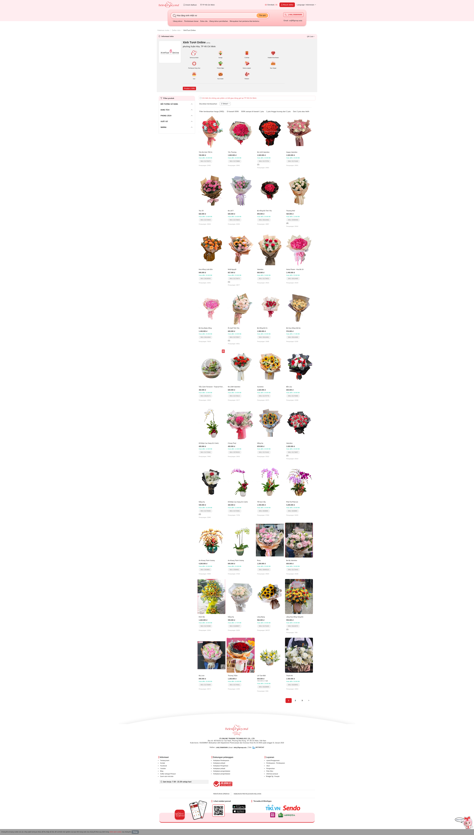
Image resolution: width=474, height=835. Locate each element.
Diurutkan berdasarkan (208, 104)
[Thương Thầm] (241, 655)
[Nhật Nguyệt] (241, 249)
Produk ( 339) (189, 88)
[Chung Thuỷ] (241, 423)
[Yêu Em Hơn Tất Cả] (211, 132)
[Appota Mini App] (287, 815)
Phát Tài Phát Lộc (292, 502)
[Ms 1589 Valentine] (241, 366)
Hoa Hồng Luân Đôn (206, 269)
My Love (201, 675)
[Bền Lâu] (299, 366)
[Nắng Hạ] (270, 423)
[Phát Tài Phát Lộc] (299, 481)
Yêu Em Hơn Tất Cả (205, 152)
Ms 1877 (231, 211)
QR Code (310, 36)
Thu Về (201, 211)
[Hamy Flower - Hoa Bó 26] (299, 249)
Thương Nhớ (290, 211)
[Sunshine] (270, 366)
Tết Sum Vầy (261, 502)
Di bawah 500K (233, 111)
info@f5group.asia (240, 747)
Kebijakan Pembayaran (221, 760)
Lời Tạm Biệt (261, 675)
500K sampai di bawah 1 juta (252, 111)
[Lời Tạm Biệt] (270, 655)
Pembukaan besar (191, 21)
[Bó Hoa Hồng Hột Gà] (299, 307)
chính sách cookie (115, 832)
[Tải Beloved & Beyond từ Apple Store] (239, 811)
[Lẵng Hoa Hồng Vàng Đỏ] (299, 596)
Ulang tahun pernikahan (218, 21)
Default (225, 104)
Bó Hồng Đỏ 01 (262, 328)
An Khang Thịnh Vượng (207, 560)
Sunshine (260, 387)
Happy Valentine (291, 152)
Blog (161, 771)
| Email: (224, 747)
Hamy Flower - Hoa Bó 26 (295, 269)
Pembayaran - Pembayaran (275, 763)
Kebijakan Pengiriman (220, 766)
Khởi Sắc (202, 617)
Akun (268, 766)
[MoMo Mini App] (273, 815)
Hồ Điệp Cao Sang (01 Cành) (209, 443)
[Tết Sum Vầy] (270, 481)
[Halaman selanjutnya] (309, 700)
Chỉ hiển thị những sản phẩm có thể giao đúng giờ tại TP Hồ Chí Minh (229, 98)
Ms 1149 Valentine (263, 152)
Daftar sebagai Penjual (168, 774)
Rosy (259, 560)
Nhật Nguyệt (232, 269)
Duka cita (203, 21)
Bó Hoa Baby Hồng (205, 328)
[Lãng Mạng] (270, 596)
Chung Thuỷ (232, 443)
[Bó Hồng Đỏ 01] (270, 307)
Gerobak (272, 5)
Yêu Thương (232, 152)
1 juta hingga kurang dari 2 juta (278, 111)
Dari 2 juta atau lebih (301, 111)
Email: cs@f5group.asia (293, 20)
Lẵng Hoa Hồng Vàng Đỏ (294, 617)
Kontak (162, 763)
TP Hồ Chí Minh (208, 5)
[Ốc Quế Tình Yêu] (241, 307)
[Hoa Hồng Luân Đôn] (211, 249)
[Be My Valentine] (299, 540)
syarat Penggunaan (273, 760)
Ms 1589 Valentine (234, 387)
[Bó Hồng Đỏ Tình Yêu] (270, 190)
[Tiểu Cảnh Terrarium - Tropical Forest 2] (211, 366)
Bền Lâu (289, 387)
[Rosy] (270, 540)
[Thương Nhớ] (299, 190)
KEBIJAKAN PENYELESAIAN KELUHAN (247, 794)
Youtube (163, 768)
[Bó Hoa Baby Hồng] (211, 307)
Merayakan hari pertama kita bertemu (244, 21)
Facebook (163, 766)
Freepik (276, 776)
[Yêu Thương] (241, 132)
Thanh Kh (289, 675)
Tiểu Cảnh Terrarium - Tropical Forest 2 (212, 387)
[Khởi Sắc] (211, 596)
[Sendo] (292, 808)
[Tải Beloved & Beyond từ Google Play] (239, 806)
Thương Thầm (232, 675)
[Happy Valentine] (299, 132)
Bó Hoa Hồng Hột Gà (293, 328)
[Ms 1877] (241, 190)
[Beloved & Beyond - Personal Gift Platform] (237, 731)
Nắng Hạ (260, 443)
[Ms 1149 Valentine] (270, 132)
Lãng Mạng (261, 617)
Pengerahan (270, 768)
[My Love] (211, 655)
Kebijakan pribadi (219, 763)
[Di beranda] (169, 5)
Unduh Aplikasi (191, 5)
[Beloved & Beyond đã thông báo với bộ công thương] (222, 784)
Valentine (260, 269)
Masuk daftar (288, 5)
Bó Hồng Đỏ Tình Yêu (264, 211)
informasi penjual (272, 774)
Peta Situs (269, 771)
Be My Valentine (291, 560)
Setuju (135, 832)
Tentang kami (164, 760)
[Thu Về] (211, 190)
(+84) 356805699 (295, 15)
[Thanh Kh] (299, 655)
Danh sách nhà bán (166, 776)
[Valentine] (270, 249)
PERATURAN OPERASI (221, 794)
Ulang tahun (177, 21)
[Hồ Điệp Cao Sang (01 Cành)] (211, 423)
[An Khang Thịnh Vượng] (211, 540)
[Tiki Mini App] (273, 807)
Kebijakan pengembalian (221, 771)
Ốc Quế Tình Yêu (233, 328)
